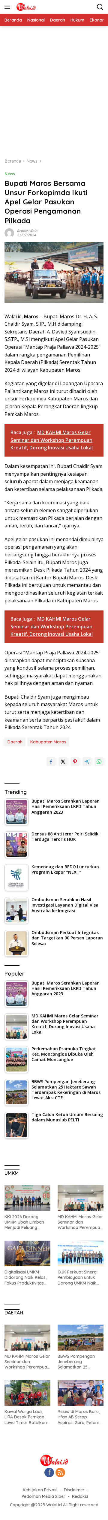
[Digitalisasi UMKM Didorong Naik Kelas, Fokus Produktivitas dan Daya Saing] (27, 1253)
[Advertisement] (54, 95)
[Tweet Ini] (63, 761)
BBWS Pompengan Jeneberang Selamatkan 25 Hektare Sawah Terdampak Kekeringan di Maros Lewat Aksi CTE (78, 1362)
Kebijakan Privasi (40, 1490)
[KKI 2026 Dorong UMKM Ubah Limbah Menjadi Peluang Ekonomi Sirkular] (27, 1198)
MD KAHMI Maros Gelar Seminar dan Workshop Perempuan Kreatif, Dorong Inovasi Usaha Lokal (80, 1222)
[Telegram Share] (87, 761)
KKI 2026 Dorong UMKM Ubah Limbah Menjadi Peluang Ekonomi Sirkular (24, 1222)
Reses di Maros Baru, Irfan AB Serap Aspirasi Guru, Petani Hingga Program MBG (79, 1417)
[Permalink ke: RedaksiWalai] (9, 232)
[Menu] (8, 7)
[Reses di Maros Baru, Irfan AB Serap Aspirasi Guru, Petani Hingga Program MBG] (81, 1393)
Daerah (15, 742)
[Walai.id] (25, 7)
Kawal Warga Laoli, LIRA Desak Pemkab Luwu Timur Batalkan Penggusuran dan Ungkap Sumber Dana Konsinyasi (26, 1417)
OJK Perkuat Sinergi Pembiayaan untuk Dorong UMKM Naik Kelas (78, 1277)
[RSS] (60, 1473)
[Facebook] (49, 1473)
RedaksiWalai (27, 230)
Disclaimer (74, 1490)
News (9, 173)
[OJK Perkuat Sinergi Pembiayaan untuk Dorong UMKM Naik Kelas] (81, 1253)
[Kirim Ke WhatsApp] (99, 761)
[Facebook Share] (51, 761)
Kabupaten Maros (48, 742)
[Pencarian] (100, 7)
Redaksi (80, 1496)
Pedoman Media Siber (43, 1496)
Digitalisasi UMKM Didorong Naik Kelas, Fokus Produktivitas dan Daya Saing (25, 1277)
